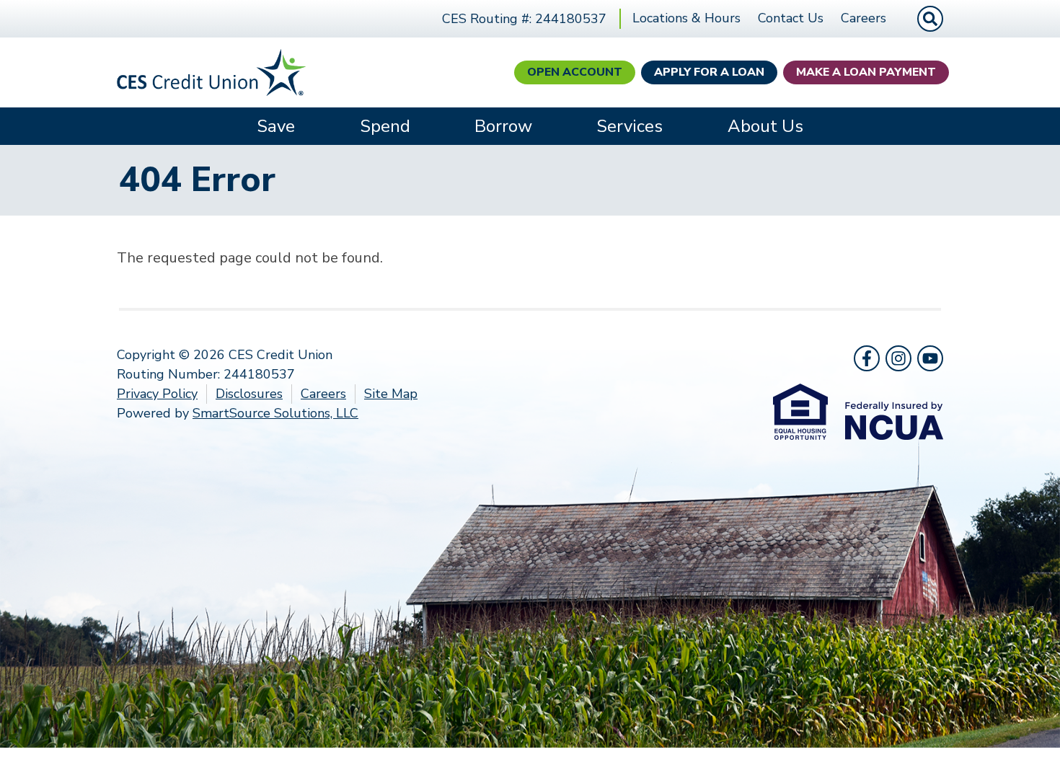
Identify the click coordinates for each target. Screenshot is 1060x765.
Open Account (574, 72)
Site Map (391, 393)
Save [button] (276, 126)
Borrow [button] (503, 126)
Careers (863, 18)
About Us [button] (765, 126)
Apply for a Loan (709, 72)
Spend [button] (385, 126)
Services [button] (629, 126)
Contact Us (790, 18)
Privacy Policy (157, 393)
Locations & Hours (686, 18)
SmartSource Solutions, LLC (275, 413)
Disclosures (249, 393)
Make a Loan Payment (866, 72)
